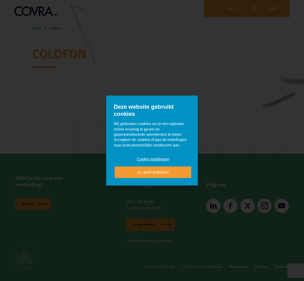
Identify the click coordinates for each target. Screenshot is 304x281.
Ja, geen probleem (153, 172)
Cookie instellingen (153, 159)
